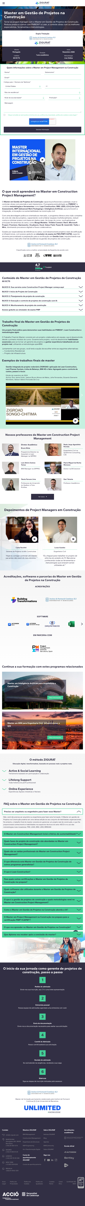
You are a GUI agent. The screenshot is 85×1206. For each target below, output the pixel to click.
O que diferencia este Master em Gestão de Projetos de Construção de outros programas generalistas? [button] (37, 863)
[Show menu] (3, 3)
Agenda (46, 1142)
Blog (45, 1138)
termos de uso (34, 115)
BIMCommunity (49, 1146)
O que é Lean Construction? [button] (17, 872)
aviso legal (72, 115)
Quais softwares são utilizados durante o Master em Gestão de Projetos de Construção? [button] (40, 890)
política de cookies (62, 115)
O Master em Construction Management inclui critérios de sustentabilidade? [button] (40, 834)
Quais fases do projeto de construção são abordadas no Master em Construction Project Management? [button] (36, 842)
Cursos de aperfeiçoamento (32, 1164)
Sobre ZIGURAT (49, 1149)
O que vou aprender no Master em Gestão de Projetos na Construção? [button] (37, 927)
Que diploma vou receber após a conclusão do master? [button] (30, 934)
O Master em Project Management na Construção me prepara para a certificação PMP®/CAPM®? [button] (36, 918)
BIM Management (29, 1134)
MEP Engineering (28, 1146)
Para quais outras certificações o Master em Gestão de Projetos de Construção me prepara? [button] (36, 880)
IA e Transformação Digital (31, 1149)
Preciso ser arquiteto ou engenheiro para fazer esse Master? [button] (32, 811)
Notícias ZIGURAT (49, 1134)
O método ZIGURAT (43, 759)
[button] (42, 159)
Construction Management (32, 1138)
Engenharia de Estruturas (31, 1142)
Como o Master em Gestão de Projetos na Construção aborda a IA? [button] (36, 909)
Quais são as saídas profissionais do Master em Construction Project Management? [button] (37, 853)
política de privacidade (47, 115)
